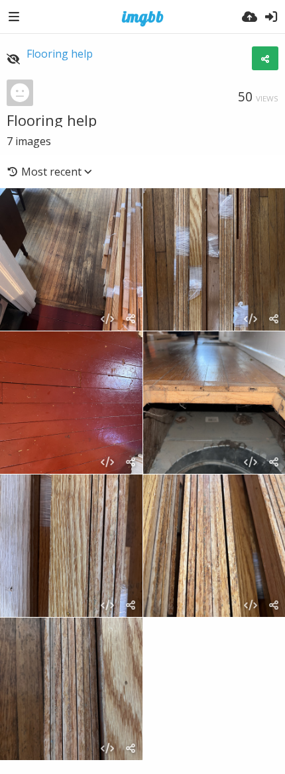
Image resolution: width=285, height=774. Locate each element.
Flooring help (60, 53)
